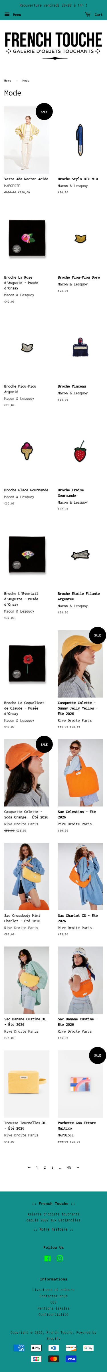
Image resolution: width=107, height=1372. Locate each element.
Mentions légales (54, 1308)
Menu (16, 15)
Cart (98, 15)
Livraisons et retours (53, 1290)
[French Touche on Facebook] (47, 1260)
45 (69, 1167)
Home (7, 80)
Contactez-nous (54, 1296)
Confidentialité (53, 1314)
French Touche (59, 1332)
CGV (53, 1302)
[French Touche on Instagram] (59, 1260)
